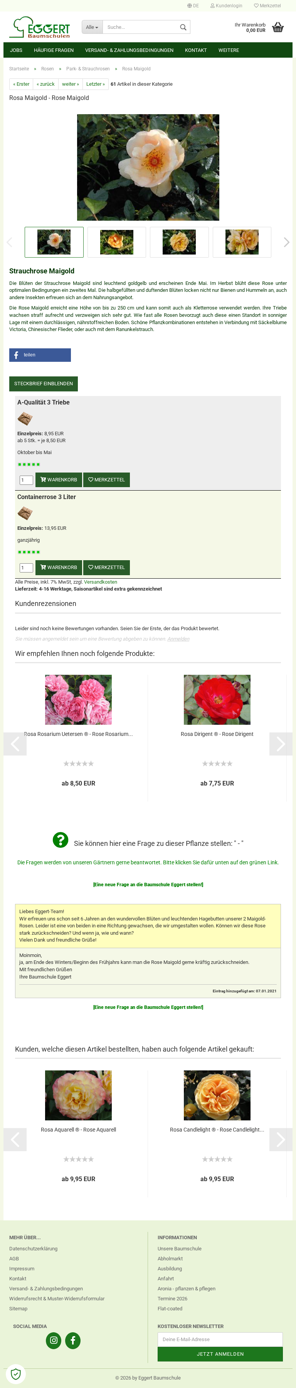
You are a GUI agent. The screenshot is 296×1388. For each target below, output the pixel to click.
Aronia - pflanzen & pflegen (186, 1288)
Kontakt (196, 50)
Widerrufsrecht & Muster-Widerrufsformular (56, 1298)
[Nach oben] (274, 1376)
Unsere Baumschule (180, 1249)
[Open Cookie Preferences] (16, 1374)
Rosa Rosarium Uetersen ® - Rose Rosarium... (78, 734)
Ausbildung (170, 1269)
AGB (14, 1259)
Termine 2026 (172, 1298)
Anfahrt (166, 1278)
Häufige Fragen (54, 50)
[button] (40, 355)
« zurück (46, 84)
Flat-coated (170, 1308)
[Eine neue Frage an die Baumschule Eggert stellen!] (148, 884)
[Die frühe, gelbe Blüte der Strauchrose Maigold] (148, 167)
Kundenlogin (228, 5)
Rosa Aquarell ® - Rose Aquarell (78, 1130)
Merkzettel (270, 5)
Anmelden (178, 639)
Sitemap (18, 1308)
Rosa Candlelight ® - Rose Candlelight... (217, 1130)
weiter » (70, 84)
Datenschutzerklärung (33, 1249)
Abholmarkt (170, 1259)
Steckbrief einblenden (43, 383)
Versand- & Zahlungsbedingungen (129, 50)
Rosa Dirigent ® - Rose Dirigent (217, 734)
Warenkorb (61, 480)
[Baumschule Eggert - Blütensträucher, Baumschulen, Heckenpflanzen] (39, 27)
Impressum (21, 1269)
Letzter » (95, 84)
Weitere (229, 50)
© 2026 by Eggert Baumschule (148, 1378)
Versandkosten (100, 582)
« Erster (21, 84)
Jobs (16, 50)
